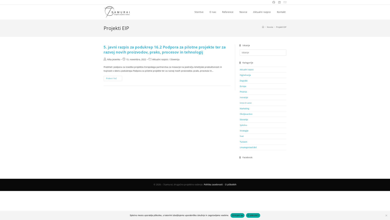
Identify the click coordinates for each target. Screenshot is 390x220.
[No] (386, 215)
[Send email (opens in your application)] (284, 2)
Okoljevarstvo (246, 114)
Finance (243, 91)
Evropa (243, 86)
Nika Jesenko (113, 59)
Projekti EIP (281, 27)
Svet (242, 136)
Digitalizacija (245, 75)
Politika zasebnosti (213, 184)
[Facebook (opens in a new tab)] (274, 2)
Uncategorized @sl (248, 147)
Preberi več (114, 79)
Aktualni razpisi (160, 59)
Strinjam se (237, 215)
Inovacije (244, 97)
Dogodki (243, 80)
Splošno (243, 125)
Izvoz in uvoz (246, 102)
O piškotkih (230, 184)
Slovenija (174, 59)
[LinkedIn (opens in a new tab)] (279, 2)
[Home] (263, 27)
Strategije (244, 130)
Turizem (243, 141)
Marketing (244, 108)
